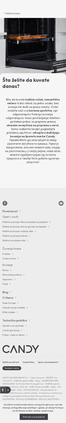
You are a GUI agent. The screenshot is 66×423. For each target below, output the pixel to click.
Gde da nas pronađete (13, 307)
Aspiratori (7, 279)
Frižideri (6, 254)
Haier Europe (9, 303)
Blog (5, 292)
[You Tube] (61, 203)
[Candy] (20, 349)
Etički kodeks (8, 312)
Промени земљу (11, 368)
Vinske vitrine (9, 258)
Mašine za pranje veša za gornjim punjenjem (24, 226)
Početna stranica (12, 13)
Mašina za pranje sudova (14, 235)
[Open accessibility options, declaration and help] (2, 390)
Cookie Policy (28, 362)
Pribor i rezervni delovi (13, 335)
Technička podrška (14, 320)
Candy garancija (11, 330)
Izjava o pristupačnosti (48, 362)
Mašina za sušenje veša (13, 240)
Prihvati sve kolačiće (34, 416)
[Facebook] (4, 203)
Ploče (5, 284)
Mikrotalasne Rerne (12, 274)
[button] (8, 390)
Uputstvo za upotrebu (13, 325)
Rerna (5, 270)
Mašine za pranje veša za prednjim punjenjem (25, 222)
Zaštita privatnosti (10, 362)
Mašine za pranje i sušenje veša (17, 231)
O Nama (7, 297)
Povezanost (10, 211)
